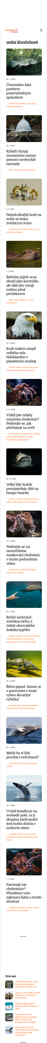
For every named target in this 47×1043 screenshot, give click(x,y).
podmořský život (19, 437)
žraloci (21, 502)
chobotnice (27, 434)
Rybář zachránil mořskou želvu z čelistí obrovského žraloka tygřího (20, 623)
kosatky (12, 834)
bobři (16, 300)
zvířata (31, 370)
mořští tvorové (23, 834)
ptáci (35, 367)
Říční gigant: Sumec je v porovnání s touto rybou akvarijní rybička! (23, 693)
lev (34, 229)
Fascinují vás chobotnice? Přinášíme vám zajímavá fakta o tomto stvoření (24, 893)
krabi (30, 229)
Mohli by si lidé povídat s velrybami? (22, 755)
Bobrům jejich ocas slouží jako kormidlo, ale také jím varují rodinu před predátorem (22, 285)
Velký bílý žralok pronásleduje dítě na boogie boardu (22, 488)
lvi (38, 229)
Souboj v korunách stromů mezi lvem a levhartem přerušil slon (27, 995)
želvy (20, 642)
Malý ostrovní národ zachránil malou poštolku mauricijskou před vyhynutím (27, 1031)
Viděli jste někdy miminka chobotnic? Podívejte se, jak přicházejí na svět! (22, 421)
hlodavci (23, 300)
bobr (11, 300)
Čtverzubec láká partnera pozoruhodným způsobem (18, 91)
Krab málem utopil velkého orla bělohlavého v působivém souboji (21, 355)
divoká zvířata (15, 229)
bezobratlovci (15, 434)
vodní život (29, 639)
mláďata (36, 434)
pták (8, 370)
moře (8, 437)
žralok (27, 502)
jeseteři (12, 705)
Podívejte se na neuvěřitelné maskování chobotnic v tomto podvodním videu (23, 555)
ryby (34, 103)
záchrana (22, 837)
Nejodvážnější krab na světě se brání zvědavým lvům (23, 219)
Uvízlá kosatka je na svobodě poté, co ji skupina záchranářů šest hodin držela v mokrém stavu (22, 819)
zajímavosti (23, 440)
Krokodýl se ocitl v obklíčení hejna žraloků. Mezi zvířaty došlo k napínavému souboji (26, 1018)
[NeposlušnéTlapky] (11, 32)
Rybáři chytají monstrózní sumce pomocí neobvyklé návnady (21, 157)
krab (25, 229)
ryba (29, 103)
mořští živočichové (17, 103)
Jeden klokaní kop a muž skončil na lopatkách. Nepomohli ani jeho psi (26, 984)
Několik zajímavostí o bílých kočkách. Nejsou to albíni (27, 1006)
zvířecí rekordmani (26, 708)
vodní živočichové (14, 106)
